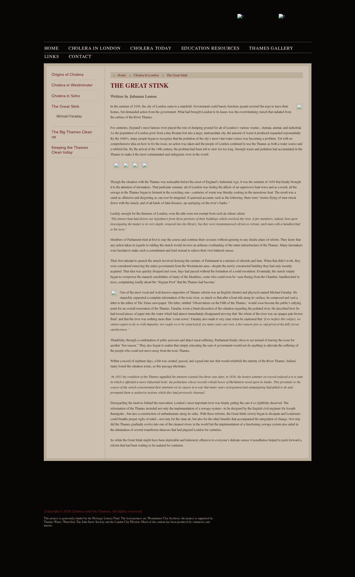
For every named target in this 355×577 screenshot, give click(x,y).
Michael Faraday (69, 116)
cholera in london (146, 75)
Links (51, 56)
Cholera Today (151, 48)
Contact (80, 56)
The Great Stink (65, 106)
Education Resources (210, 48)
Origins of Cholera (67, 74)
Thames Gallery (271, 48)
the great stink (177, 75)
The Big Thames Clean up (72, 134)
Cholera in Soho (66, 96)
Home (51, 48)
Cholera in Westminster (72, 85)
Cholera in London (95, 48)
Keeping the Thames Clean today (70, 149)
